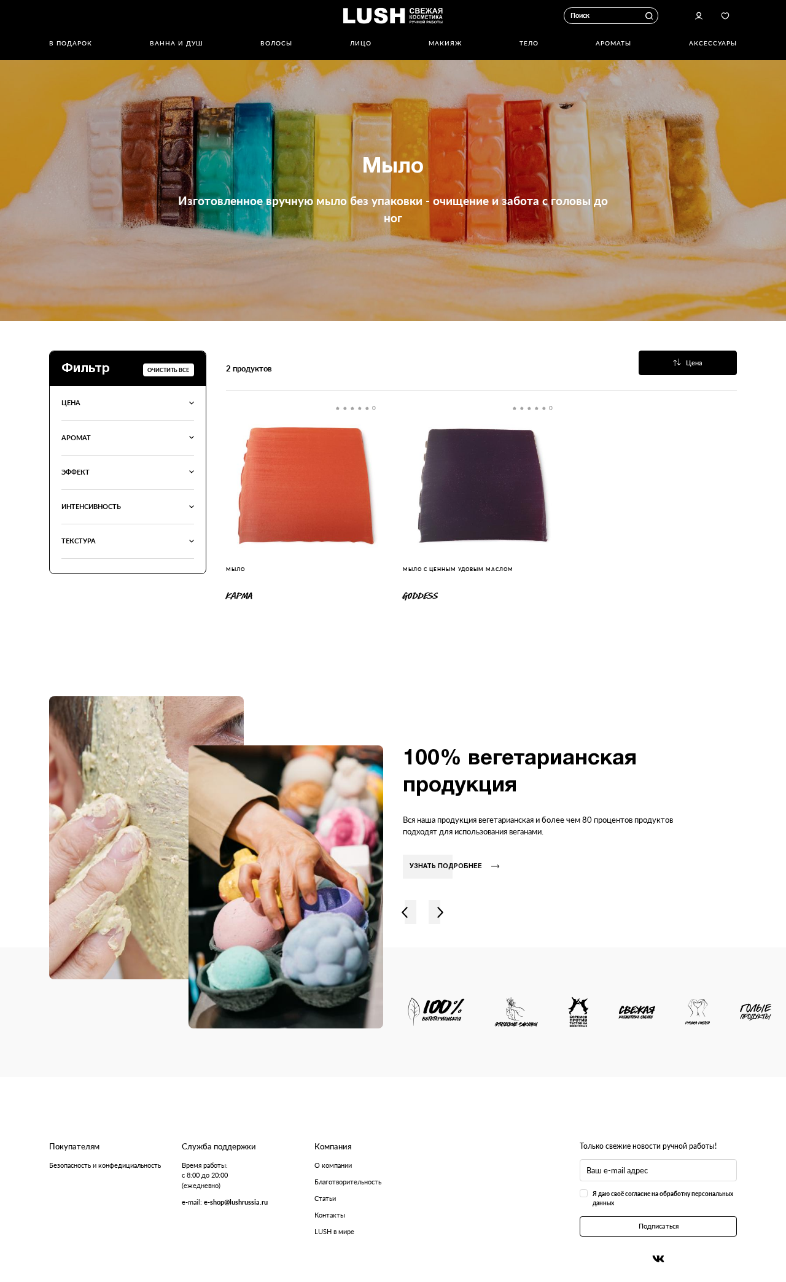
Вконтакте (658, 1258)
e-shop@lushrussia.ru (236, 1202)
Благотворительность (347, 1182)
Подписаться (659, 1226)
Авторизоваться (699, 16)
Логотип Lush (393, 15)
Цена (694, 363)
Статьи (325, 1198)
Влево (404, 911)
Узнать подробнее (446, 866)
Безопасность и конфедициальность (105, 1165)
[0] (304, 484)
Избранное (725, 16)
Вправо (440, 911)
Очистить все (168, 370)
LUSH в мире (334, 1231)
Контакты (329, 1215)
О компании (333, 1165)
